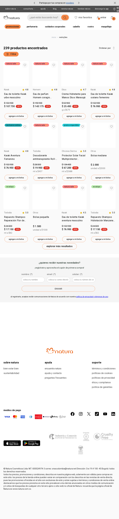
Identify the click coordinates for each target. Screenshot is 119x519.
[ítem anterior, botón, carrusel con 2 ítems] (34, 3)
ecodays (70, 3)
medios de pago (12, 410)
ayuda (43, 9)
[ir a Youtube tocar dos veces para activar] (105, 414)
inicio (54, 37)
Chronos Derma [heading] (69, 151)
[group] (56, 2)
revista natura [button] (67, 9)
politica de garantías (102, 387)
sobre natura (10, 9)
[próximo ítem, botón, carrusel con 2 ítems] (79, 3)
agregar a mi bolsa (16, 116)
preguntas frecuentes (55, 377)
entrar (102, 18)
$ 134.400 (66, 164)
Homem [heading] (36, 89)
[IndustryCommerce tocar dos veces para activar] (63, 436)
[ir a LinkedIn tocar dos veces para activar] (113, 414)
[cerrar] (115, 3)
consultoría (28, 9)
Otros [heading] (93, 151)
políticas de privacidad (103, 377)
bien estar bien (11, 368)
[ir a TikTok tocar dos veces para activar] (97, 414)
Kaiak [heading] (6, 89)
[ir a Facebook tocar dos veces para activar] (72, 414)
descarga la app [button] (102, 9)
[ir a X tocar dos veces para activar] (88, 414)
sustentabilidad (11, 373)
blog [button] (55, 9)
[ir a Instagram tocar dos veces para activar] (80, 414)
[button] (25, 65)
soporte (96, 362)
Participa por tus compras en (52, 3)
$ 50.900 (66, 103)
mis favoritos (85, 17)
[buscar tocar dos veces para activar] (65, 17)
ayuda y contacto (53, 373)
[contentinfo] (25, 89)
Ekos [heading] (64, 89)
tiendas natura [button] (84, 9)
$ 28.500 (37, 164)
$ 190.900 (37, 103)
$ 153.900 (8, 103)
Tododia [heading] (37, 151)
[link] (16, 96)
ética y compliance (101, 382)
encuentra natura (53, 368)
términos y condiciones (104, 368)
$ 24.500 (8, 226)
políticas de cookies (102, 373)
